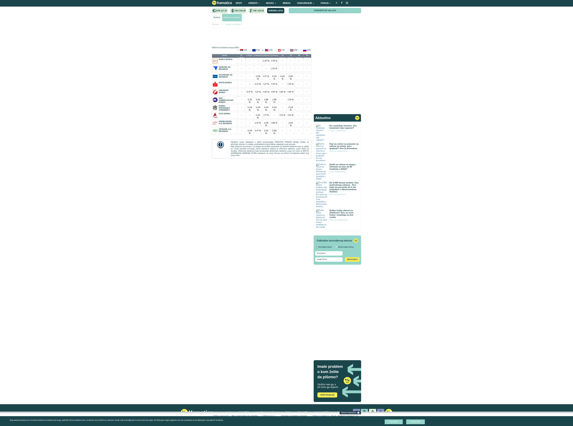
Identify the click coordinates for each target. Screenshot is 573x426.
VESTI (238, 3)
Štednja (216, 18)
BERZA (287, 3)
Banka (224, 56)
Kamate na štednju (232, 18)
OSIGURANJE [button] (305, 3)
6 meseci (266, 56)
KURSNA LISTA (276, 11)
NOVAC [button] (270, 3)
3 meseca (258, 56)
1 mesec (249, 56)
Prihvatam (393, 422)
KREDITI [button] (253, 3)
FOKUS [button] (325, 3)
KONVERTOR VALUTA (325, 10)
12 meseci (274, 56)
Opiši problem (327, 395)
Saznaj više (415, 422)
